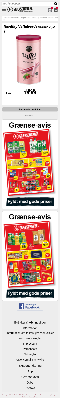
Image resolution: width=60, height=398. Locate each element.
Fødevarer (15, 18)
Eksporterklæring (30, 365)
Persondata (30, 348)
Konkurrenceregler (30, 338)
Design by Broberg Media (30, 397)
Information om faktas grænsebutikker (30, 332)
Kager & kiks (26, 18)
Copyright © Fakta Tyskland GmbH (13, 395)
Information (30, 328)
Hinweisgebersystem (51, 395)
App (30, 371)
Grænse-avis (30, 377)
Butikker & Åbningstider (30, 322)
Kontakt (30, 388)
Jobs (30, 382)
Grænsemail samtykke (30, 359)
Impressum (30, 343)
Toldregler (30, 354)
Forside (6, 18)
